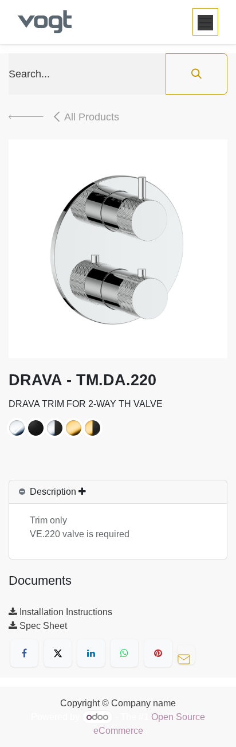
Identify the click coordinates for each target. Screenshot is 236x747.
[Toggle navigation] (205, 22)
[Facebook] (24, 653)
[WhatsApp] (124, 653)
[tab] (118, 492)
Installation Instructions (64, 612)
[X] (58, 653)
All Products (91, 117)
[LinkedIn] (91, 653)
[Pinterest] (158, 653)
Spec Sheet (42, 626)
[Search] (196, 74)
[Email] (189, 653)
